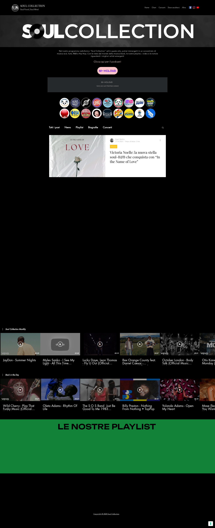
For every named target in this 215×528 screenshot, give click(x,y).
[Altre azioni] (161, 140)
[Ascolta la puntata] (107, 70)
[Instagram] (194, 7)
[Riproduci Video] (20, 344)
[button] (163, 127)
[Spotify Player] (46, 479)
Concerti (107, 127)
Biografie (93, 127)
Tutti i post (54, 127)
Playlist (79, 127)
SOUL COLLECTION (32, 6)
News (68, 127)
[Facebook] (190, 7)
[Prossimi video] (211, 343)
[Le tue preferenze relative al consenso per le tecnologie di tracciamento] (210, 523)
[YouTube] (197, 7)
